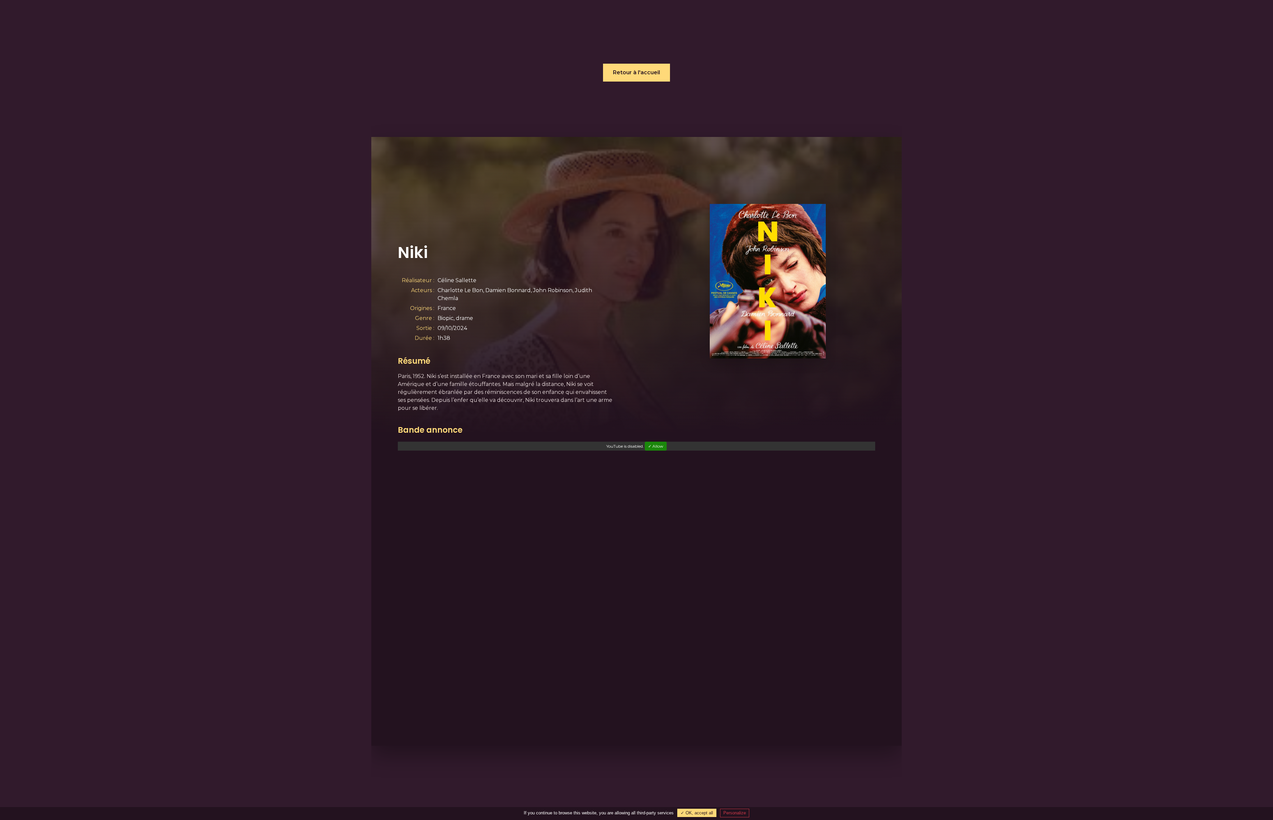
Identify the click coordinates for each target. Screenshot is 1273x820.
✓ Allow (655, 446)
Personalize (734, 812)
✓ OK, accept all (697, 812)
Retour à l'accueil (636, 72)
